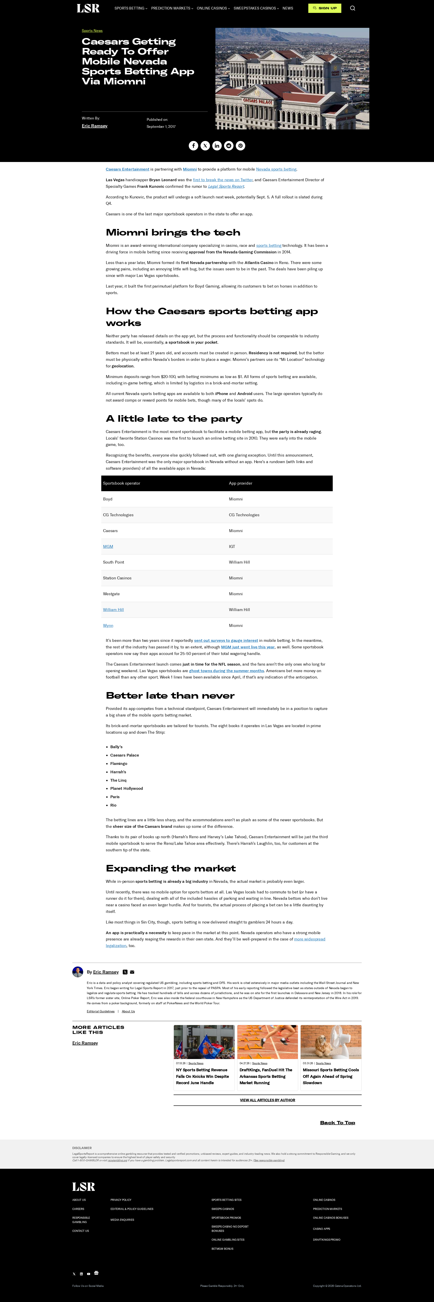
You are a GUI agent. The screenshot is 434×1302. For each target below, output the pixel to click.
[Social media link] (193, 145)
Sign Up (328, 8)
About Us (128, 1011)
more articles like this (98, 1029)
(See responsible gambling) (269, 1160)
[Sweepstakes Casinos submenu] (278, 8)
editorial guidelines (101, 1011)
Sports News (92, 31)
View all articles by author (267, 1100)
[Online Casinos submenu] (229, 8)
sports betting (268, 245)
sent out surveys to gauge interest (226, 640)
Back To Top (337, 1122)
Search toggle (352, 8)
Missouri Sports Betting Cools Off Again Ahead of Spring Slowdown (331, 1076)
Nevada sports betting (276, 169)
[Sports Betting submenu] (146, 8)
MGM (108, 546)
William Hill (113, 609)
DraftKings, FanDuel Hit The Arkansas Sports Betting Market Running (266, 1076)
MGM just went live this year (248, 647)
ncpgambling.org (117, 1160)
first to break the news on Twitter (222, 179)
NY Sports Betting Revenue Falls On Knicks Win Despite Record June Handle (202, 1076)
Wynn (108, 625)
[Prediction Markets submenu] (192, 8)
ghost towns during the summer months (226, 670)
